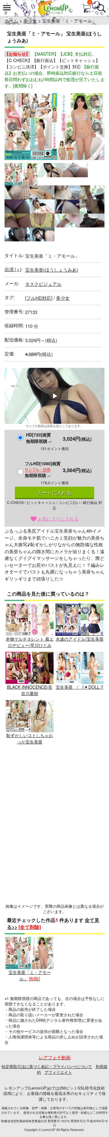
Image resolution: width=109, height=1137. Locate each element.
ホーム (11, 21)
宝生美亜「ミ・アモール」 (29, 975)
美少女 (30, 21)
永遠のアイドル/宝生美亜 (80, 639)
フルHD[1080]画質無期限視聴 (43, 469)
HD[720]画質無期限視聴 (39, 438)
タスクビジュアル (43, 284)
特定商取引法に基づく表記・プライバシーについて (47, 1066)
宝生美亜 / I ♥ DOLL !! (79, 687)
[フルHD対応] (38, 298)
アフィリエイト (58, 1072)
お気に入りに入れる (58, 518)
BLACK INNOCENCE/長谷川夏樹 (29, 690)
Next (96, 127)
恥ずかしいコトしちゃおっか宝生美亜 (29, 738)
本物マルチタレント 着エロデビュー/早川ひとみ (30, 642)
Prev (12, 127)
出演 (13, 269)
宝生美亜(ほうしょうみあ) (51, 269)
